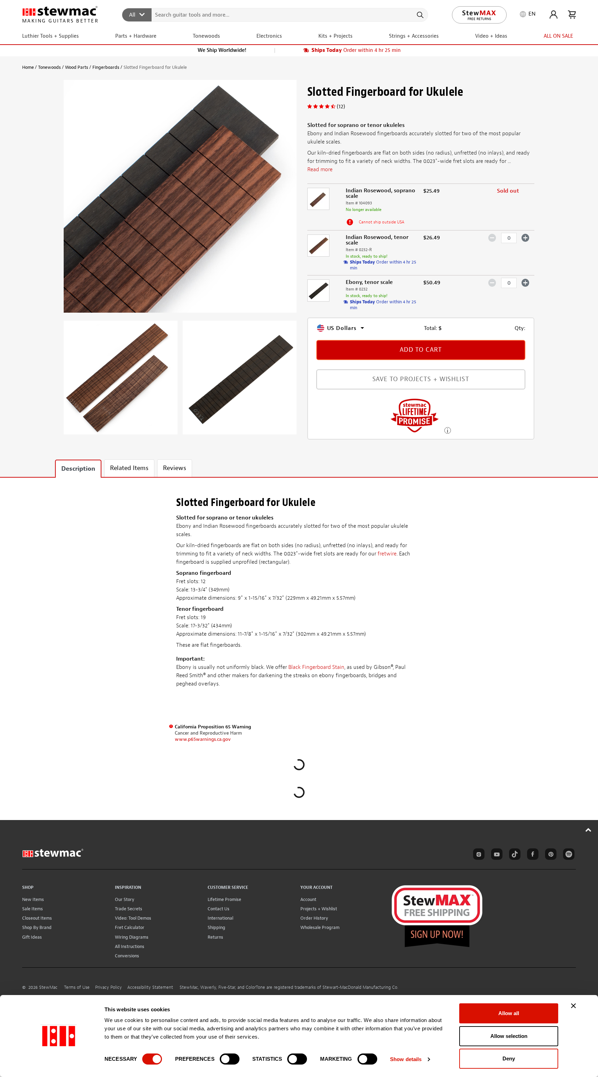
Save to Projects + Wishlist (420, 379)
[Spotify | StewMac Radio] (567, 855)
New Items (33, 899)
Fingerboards (105, 67)
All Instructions (129, 946)
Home (28, 67)
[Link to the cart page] (572, 14)
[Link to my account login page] (554, 14)
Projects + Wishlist (318, 909)
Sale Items (32, 909)
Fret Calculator (129, 927)
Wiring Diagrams (131, 937)
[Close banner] (573, 1005)
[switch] (229, 1059)
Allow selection (508, 1036)
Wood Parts (76, 67)
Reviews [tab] (174, 468)
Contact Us (218, 909)
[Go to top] (588, 829)
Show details (406, 1059)
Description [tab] (78, 469)
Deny (508, 1058)
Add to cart (421, 350)
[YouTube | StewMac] (495, 855)
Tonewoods (49, 67)
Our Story (124, 899)
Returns (215, 937)
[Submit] (419, 14)
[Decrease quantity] (492, 237)
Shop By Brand (37, 927)
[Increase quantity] (525, 237)
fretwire (387, 553)
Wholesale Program (319, 927)
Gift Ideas (32, 937)
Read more (320, 169)
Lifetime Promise (224, 899)
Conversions (127, 956)
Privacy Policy (108, 987)
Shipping (216, 927)
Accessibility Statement (150, 987)
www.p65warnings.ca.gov (203, 739)
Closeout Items (37, 918)
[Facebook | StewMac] (531, 855)
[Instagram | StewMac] (477, 855)
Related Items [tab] (129, 468)
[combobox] (275, 14)
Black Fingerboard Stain (316, 667)
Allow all (508, 1013)
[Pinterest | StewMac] (549, 855)
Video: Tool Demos (133, 918)
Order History (314, 918)
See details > (447, 429)
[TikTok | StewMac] (513, 855)
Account (308, 899)
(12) (341, 106)
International (220, 918)
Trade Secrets (128, 909)
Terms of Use (77, 987)
